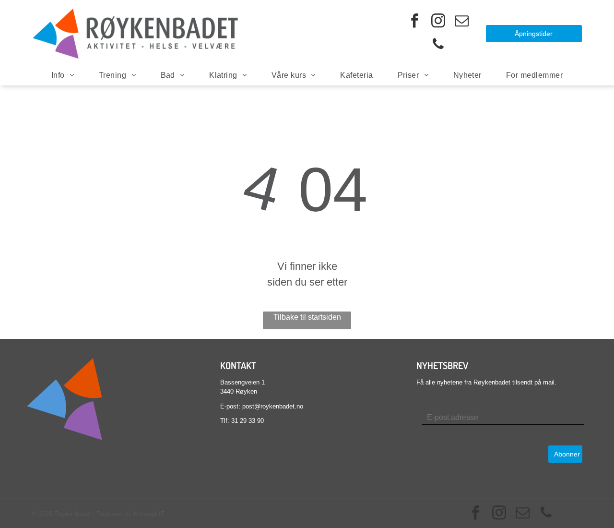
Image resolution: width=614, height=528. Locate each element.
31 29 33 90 (247, 420)
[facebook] (414, 22)
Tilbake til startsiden (307, 317)
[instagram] (438, 22)
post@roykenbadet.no (272, 406)
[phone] (438, 45)
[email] (461, 22)
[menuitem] (63, 75)
